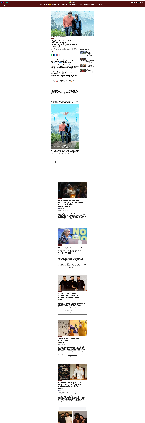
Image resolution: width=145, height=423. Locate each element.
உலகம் (81, 4)
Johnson (61, 299)
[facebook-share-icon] (54, 55)
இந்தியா (58, 4)
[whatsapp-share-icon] (51, 55)
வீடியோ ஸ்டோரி (87, 4)
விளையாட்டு (64, 4)
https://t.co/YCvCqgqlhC (56, 84)
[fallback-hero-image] (83, 52)
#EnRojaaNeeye (73, 84)
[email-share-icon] (57, 55)
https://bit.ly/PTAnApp (57, 62)
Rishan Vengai (62, 208)
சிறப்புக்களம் (46, 4)
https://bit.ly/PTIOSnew (72, 64)
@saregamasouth (60, 87)
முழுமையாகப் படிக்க (72, 267)
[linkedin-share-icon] (56, 55)
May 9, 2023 (66, 88)
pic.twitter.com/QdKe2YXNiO (69, 87)
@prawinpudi (54, 87)
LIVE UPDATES (101, 4)
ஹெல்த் (92, 4)
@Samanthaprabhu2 (67, 80)
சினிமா (69, 4)
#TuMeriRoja (68, 84)
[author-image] (59, 208)
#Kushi (58, 81)
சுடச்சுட (41, 4)
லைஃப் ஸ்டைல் (75, 4)
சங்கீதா (52, 51)
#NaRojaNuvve (63, 84)
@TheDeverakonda (58, 80)
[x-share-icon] (53, 55)
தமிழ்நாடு (54, 4)
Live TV (110, 2)
